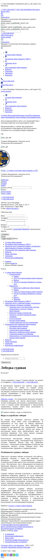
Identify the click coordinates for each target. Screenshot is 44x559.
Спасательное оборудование (19, 330)
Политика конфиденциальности (21, 527)
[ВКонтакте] (2, 555)
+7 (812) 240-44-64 (21, 9)
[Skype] (17, 555)
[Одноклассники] (5, 555)
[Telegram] (8, 555)
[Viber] (11, 555)
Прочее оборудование (17, 338)
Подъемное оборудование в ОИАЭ (18, 59)
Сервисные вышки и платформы (21, 334)
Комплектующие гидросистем (20, 313)
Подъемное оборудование (18, 326)
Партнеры (8, 71)
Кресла (16, 280)
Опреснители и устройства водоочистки (24, 336)
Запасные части (11, 63)
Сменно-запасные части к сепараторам (23, 322)
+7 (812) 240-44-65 (7, 9)
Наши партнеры (11, 254)
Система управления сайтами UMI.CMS (15, 547)
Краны (16, 276)
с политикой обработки (21, 229)
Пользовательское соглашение (12, 528)
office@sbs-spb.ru (34, 9)
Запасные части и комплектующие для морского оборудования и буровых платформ (22, 247)
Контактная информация (14, 258)
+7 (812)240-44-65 (7, 199)
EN (2, 15)
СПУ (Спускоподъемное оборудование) (28, 278)
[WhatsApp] (14, 555)
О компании (5, 525)
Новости (8, 69)
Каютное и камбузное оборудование (27, 288)
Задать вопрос (6, 37)
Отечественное (14, 274)
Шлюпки (17, 299)
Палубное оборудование (18, 328)
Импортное (13, 286)
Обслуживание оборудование (16, 106)
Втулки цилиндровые (17, 320)
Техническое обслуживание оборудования (20, 250)
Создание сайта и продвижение (12, 545)
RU (2, 13)
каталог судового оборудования (20, 506)
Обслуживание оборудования (16, 67)
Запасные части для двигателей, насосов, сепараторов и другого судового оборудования (24, 309)
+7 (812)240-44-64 (7, 33)
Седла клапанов (15, 318)
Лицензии (8, 73)
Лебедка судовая (7, 399)
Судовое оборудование (13, 55)
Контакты (8, 75)
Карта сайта (5, 11)
